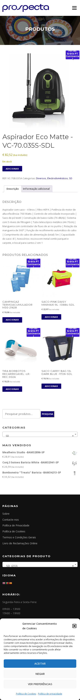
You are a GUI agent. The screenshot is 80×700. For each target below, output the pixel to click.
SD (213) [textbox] (39, 566)
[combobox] (40, 434)
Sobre (5, 513)
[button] (74, 626)
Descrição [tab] (13, 188)
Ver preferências (40, 684)
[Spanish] (10, 583)
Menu (74, 8)
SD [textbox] (39, 435)
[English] (4, 583)
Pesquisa (47, 414)
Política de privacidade (50, 693)
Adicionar (12, 168)
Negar (40, 674)
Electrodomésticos (57, 178)
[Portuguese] (7, 583)
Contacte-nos (10, 519)
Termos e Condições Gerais (19, 537)
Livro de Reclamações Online (19, 543)
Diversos (41, 178)
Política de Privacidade (15, 525)
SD (70, 178)
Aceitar (40, 663)
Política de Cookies (26, 693)
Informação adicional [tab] (36, 188)
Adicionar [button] (12, 319)
